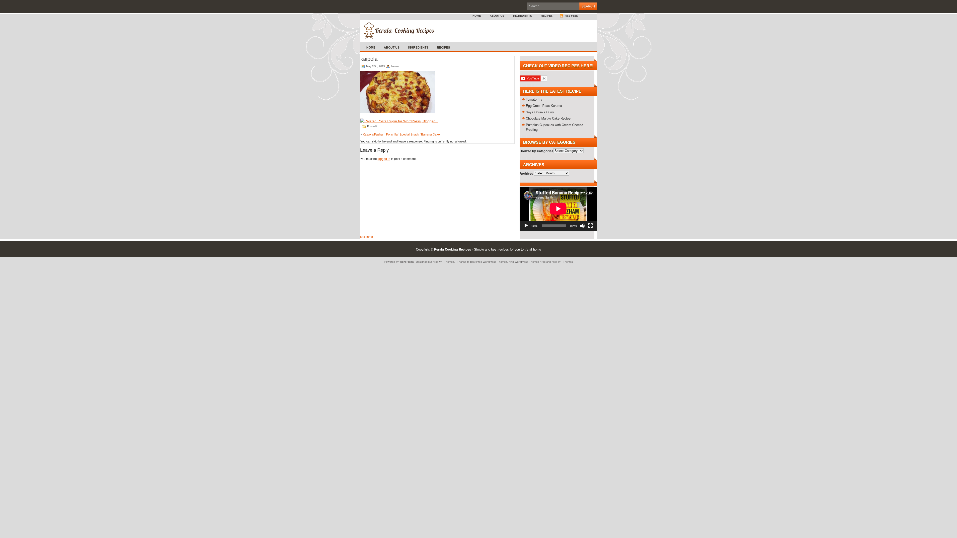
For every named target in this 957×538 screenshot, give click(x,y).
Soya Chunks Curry (540, 112)
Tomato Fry (534, 99)
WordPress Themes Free (530, 262)
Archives (526, 173)
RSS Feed (571, 15)
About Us (497, 15)
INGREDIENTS (522, 15)
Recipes (547, 15)
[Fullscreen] (590, 225)
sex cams (366, 236)
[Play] (526, 225)
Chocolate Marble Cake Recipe (548, 118)
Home (477, 15)
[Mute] (582, 225)
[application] (558, 208)
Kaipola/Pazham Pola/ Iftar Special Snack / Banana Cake (401, 134)
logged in (384, 158)
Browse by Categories (536, 150)
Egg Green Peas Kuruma (544, 105)
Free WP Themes (443, 262)
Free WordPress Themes (491, 262)
